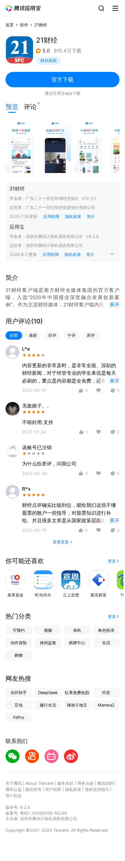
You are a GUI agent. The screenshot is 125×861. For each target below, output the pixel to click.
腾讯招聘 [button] (105, 783)
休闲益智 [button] (48, 642)
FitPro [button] (18, 717)
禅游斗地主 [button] (77, 704)
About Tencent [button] (39, 783)
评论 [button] (30, 106)
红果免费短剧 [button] (77, 692)
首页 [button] (10, 24)
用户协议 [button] (14, 795)
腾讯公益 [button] (14, 789)
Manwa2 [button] (106, 704)
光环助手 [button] (18, 692)
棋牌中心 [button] (77, 642)
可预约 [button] (18, 630)
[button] (23, 8)
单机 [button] (77, 630)
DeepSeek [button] (48, 692)
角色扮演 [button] (106, 630)
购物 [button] (19, 655)
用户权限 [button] (53, 789)
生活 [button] (106, 642)
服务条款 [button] (65, 783)
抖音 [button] (106, 692)
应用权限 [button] (51, 216)
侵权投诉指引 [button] (97, 789)
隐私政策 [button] (73, 216)
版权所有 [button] (33, 789)
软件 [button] (24, 24)
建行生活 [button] (48, 704)
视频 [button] (48, 630)
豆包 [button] (19, 704)
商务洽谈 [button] (85, 783)
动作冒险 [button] (18, 642)
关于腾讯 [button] (14, 783)
